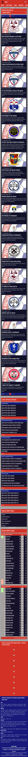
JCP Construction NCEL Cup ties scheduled (11, 483)
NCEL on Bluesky (9, 740)
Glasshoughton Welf (10, 603)
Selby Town (8, 570)
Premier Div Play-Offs (22, 721)
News (15, 5)
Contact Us (17, 734)
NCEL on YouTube (16, 740)
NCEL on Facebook (20, 739)
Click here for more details (20, 638)
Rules (21, 734)
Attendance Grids (10, 715)
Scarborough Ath (9, 558)
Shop (2, 739)
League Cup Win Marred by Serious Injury (12, 64)
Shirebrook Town (9, 618)
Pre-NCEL (17, 736)
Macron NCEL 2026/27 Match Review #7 (10, 498)
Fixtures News (5, 473)
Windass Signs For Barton (8, 313)
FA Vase (22, 723)
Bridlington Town (9, 541)
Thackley (8, 553)
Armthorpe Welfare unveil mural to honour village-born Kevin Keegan (13, 450)
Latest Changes (4, 731)
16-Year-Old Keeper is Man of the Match (12, 91)
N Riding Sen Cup (21, 713)
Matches (21, 5)
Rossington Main (9, 620)
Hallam (7, 580)
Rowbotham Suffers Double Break (10, 359)
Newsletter (13, 736)
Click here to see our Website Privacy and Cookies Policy (14, 755)
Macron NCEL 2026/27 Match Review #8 (10, 495)
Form (10, 718)
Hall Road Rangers (10, 568)
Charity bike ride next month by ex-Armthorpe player (13, 447)
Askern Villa (8, 608)
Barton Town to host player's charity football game (12, 423)
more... (3, 44)
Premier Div (20, 710)
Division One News (6, 437)
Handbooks (24, 734)
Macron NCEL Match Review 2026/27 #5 (10, 503)
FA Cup (22, 711)
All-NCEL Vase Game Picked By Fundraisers (13, 142)
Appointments (10, 731)
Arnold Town (8, 578)
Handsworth (8, 596)
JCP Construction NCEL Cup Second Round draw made (13, 485)
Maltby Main (8, 561)
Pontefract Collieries (10, 598)
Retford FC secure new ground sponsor (10, 430)
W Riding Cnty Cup (16, 714)
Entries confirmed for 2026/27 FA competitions (12, 459)
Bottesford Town (9, 627)
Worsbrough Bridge (10, 615)
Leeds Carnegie (9, 613)
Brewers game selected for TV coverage (10, 466)
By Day (7, 710)
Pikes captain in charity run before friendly (11, 427)
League (3, 514)
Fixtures (4, 525)
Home (2, 5)
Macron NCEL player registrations (9, 405)
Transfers (15, 705)
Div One (6, 711)
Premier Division (5, 516)
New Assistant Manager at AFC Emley (11, 36)
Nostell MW (8, 556)
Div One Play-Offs (12, 711)
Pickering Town (9, 551)
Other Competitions (6, 521)
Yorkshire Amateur (10, 593)
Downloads (3, 736)
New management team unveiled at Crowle (11, 440)
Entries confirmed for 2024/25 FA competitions (12, 463)
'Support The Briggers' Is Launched (11, 385)
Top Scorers (3, 721)
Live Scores (9, 5)
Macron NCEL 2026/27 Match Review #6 (10, 500)
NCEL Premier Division (7, 534)
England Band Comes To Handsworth (11, 235)
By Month (15, 710)
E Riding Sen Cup (6, 713)
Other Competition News (7, 456)
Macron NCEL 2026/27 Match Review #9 (10, 493)
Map (14, 729)
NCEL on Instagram (12, 739)
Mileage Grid (18, 729)
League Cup (18, 711)
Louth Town (8, 601)
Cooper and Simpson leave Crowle (9, 445)
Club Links (3, 742)
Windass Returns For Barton (9, 196)
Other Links (8, 742)
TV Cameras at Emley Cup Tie (9, 286)
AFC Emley (8, 606)
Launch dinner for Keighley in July (9, 432)
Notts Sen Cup (3, 714)
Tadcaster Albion (9, 544)
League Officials (4, 734)
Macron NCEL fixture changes (8, 476)
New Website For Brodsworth (9, 216)
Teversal (7, 630)
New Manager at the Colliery (9, 116)
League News (5, 403)
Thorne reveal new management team (10, 442)
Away (7, 718)
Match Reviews (5, 491)
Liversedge (8, 575)
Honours (8, 736)
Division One (4, 519)
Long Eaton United (10, 563)
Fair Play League (9, 721)
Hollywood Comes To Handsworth (10, 332)
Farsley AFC (8, 536)
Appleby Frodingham (10, 632)
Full (1, 718)
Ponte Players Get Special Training (11, 170)
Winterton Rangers (10, 546)
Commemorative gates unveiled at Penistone (11, 425)
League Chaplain (10, 734)
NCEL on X (6, 739)
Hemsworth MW (9, 625)
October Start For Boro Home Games (11, 261)
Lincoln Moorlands (10, 549)
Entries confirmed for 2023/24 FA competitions (12, 468)
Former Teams (24, 729)
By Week (10, 710)
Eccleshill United (9, 610)
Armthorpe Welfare (10, 566)
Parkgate (8, 539)
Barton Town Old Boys (10, 591)
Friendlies (23, 714)
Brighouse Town (9, 573)
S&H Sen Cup (9, 714)
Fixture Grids (3, 715)
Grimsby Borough (9, 623)
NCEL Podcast (20, 705)
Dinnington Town (9, 583)
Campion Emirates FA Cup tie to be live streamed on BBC (14, 461)
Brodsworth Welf (9, 635)
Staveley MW (8, 589)
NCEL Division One (6, 586)
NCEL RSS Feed (24, 740)
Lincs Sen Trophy (14, 713)
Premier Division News (7, 420)
